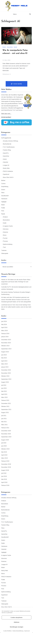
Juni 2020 (4, 446)
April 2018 (4, 482)
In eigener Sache (8, 226)
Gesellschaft (5, 195)
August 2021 (5, 412)
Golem (5, 159)
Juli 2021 (3, 415)
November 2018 (6, 467)
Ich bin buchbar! (6, 117)
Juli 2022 (3, 385)
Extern (4, 47)
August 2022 (5, 382)
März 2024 (4, 330)
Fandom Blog (7, 150)
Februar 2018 (5, 485)
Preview (5, 241)
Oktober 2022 (5, 376)
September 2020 (6, 437)
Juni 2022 (4, 388)
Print (2, 211)
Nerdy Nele (19, 5)
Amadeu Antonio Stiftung (10, 141)
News (4, 235)
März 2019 (4, 458)
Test (4, 247)
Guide (15, 47)
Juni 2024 (4, 321)
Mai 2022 (4, 391)
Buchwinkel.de (7, 144)
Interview (5, 229)
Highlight (3, 202)
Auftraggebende (6, 138)
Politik (3, 208)
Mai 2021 (4, 421)
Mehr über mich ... (6, 113)
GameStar (10, 47)
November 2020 (6, 434)
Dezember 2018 (6, 464)
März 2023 (4, 364)
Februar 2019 (5, 461)
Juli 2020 (3, 443)
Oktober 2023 (5, 345)
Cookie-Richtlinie (7, 630)
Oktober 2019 (5, 449)
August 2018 (5, 470)
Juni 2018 (4, 476)
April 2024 (4, 327)
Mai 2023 (4, 358)
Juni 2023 (4, 355)
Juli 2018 (3, 473)
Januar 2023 (4, 367)
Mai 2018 (4, 479)
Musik (3, 205)
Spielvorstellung (7, 244)
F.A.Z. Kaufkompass (9, 147)
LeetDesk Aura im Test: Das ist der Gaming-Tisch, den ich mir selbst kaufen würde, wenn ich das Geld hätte (16, 307)
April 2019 (4, 455)
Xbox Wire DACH (8, 177)
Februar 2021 (5, 428)
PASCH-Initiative (8, 171)
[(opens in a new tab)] (16, 35)
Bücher (3, 180)
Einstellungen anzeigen (16, 627)
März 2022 (4, 397)
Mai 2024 (4, 324)
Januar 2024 (4, 336)
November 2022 (6, 373)
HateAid (5, 162)
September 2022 (6, 379)
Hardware (4, 198)
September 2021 (6, 409)
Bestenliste (6, 220)
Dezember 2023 (6, 339)
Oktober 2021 (5, 406)
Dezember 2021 (6, 403)
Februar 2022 (5, 400)
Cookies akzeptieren (16, 617)
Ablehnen (16, 622)
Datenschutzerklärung (17, 630)
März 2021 (4, 424)
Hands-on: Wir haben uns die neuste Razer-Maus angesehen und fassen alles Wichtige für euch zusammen (15, 282)
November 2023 (6, 342)
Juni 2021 (4, 418)
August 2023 (5, 352)
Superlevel (6, 174)
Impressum (27, 630)
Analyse (5, 217)
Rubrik (3, 214)
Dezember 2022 (6, 370)
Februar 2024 (5, 333)
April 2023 (4, 361)
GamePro (6, 153)
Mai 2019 (4, 452)
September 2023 (6, 349)
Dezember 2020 (6, 430)
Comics (3, 183)
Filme (2, 192)
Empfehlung (4, 186)
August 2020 (5, 440)
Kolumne (5, 232)
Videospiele (4, 253)
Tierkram (4, 250)
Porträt (5, 238)
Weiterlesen (6, 74)
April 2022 (4, 394)
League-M (6, 165)
